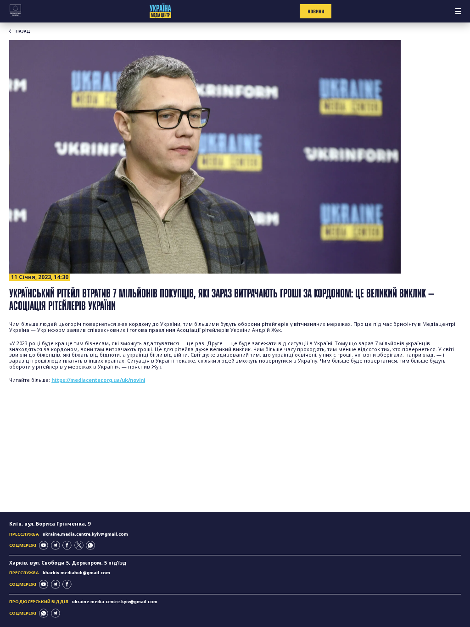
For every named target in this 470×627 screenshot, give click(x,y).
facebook (67, 545)
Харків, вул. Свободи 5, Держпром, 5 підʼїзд (67, 563)
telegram (55, 545)
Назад (23, 31)
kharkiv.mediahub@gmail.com (76, 573)
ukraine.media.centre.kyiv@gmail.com (85, 534)
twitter (79, 545)
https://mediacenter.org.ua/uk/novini (98, 380)
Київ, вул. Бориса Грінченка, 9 (49, 524)
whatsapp (90, 545)
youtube (43, 545)
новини (316, 11)
